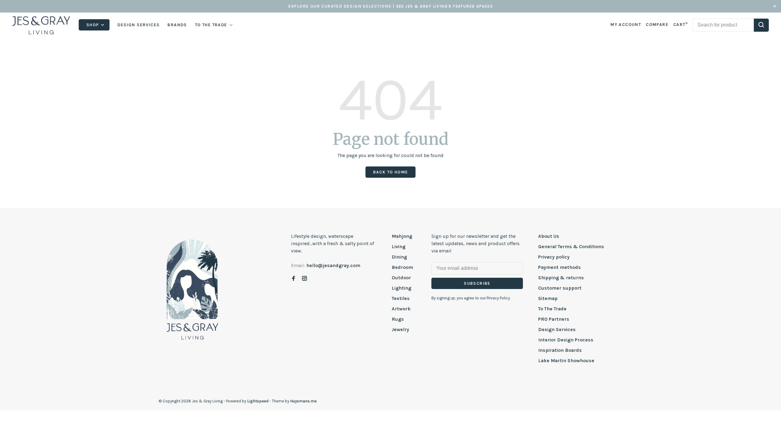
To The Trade (552, 309)
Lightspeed (257, 401)
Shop (93, 24)
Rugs (398, 319)
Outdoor (401, 277)
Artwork (401, 309)
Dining (399, 257)
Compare (657, 24)
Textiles (401, 298)
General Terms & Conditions (571, 246)
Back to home (390, 172)
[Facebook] (293, 279)
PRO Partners (553, 319)
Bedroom (402, 267)
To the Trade (211, 24)
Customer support (559, 288)
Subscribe (477, 283)
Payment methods (559, 267)
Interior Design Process (565, 340)
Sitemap (548, 298)
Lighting (401, 288)
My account (625, 24)
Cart (680, 24)
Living (398, 246)
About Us (548, 236)
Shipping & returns (561, 277)
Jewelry (400, 329)
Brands (177, 24)
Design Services (138, 24)
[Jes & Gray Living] (192, 289)
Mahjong (402, 236)
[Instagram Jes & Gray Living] (304, 279)
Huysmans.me (303, 401)
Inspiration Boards (560, 350)
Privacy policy (554, 257)
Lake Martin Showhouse (566, 360)
